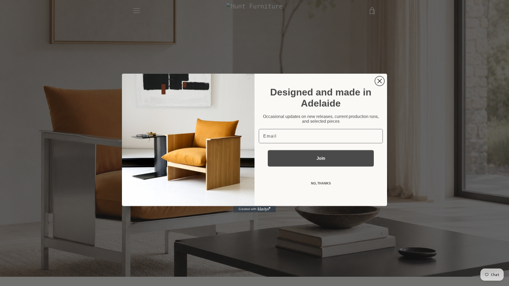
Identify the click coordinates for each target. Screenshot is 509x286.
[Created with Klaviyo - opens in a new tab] (254, 209)
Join (321, 158)
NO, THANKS (321, 183)
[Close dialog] (379, 81)
